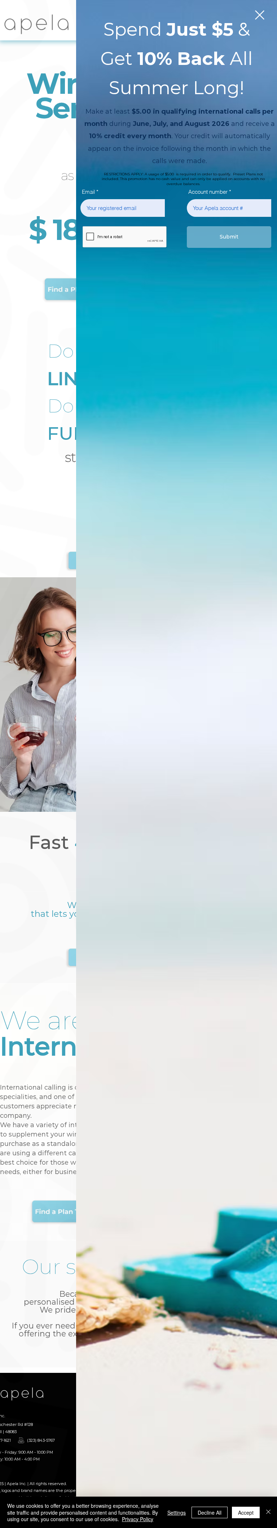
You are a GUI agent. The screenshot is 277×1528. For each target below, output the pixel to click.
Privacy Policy (137, 1519)
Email (88, 191)
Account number (208, 191)
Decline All (209, 1512)
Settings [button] (176, 1512)
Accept (246, 1512)
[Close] (268, 1512)
